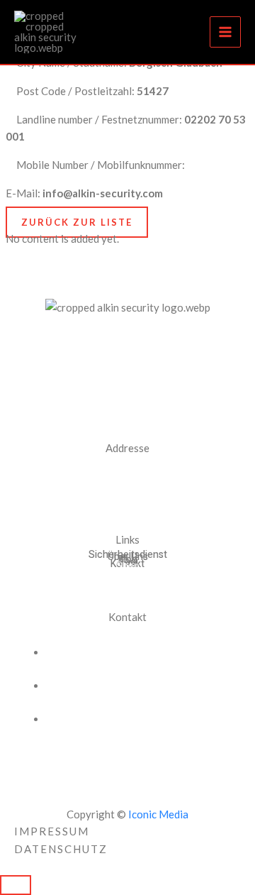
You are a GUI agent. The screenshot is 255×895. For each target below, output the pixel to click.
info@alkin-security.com (119, 719)
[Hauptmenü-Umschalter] (226, 32)
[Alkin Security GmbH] (49, 32)
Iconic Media (157, 814)
